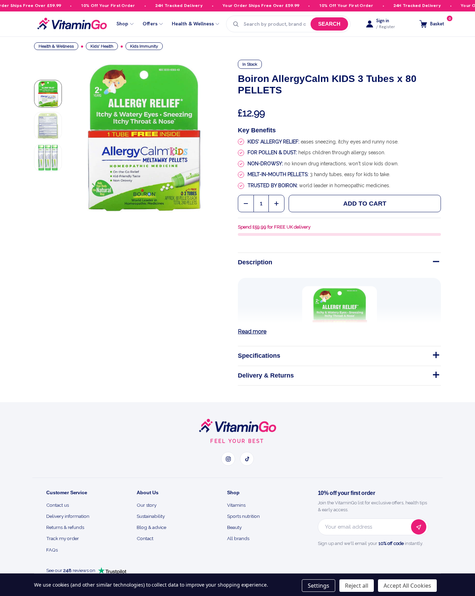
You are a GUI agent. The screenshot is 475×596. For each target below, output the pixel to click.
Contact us (57, 505)
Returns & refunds (65, 527)
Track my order (62, 538)
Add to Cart (364, 203)
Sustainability (151, 516)
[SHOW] (435, 356)
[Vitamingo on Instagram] (228, 459)
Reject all (356, 585)
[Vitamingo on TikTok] (247, 459)
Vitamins (236, 505)
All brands (238, 538)
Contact (145, 538)
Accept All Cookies (407, 585)
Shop (122, 23)
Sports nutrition (243, 516)
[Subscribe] (418, 527)
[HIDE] (435, 262)
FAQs (52, 550)
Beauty (234, 527)
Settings (318, 585)
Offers (150, 23)
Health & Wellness (193, 23)
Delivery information (67, 516)
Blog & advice (151, 527)
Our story (146, 505)
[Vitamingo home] (237, 426)
